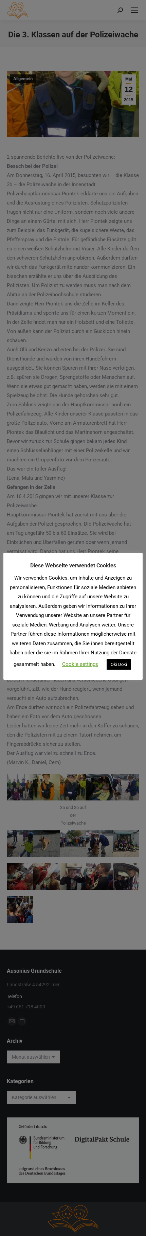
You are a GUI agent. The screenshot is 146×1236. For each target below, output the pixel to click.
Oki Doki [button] (119, 664)
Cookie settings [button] (80, 664)
